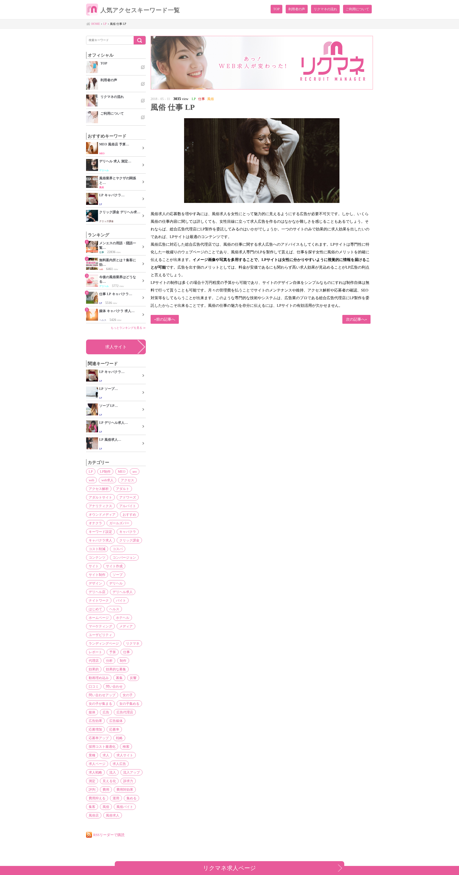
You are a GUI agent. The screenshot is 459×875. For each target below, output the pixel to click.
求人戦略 (95, 772)
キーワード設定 (100, 531)
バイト (121, 600)
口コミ (94, 686)
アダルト (122, 488)
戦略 (119, 738)
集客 (92, 806)
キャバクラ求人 (100, 540)
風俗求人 (112, 815)
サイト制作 (97, 574)
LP (91, 471)
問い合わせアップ (102, 695)
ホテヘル (122, 617)
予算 (112, 652)
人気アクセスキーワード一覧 (140, 10)
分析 (109, 660)
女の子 (128, 695)
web (91, 480)
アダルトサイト (100, 497)
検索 (126, 746)
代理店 (94, 660)
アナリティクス (100, 506)
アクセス (127, 480)
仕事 (126, 652)
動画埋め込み (99, 677)
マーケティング (100, 626)
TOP (276, 9)
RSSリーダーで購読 (109, 835)
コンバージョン (124, 557)
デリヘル (116, 583)
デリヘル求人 (123, 592)
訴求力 (128, 781)
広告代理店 (124, 712)
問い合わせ (114, 686)
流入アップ (131, 772)
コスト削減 (97, 549)
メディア (126, 626)
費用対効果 (124, 789)
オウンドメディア (102, 514)
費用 (106, 789)
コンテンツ (97, 557)
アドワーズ (127, 497)
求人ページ (97, 763)
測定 (92, 781)
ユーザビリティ (100, 634)
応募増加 (95, 729)
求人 (106, 755)
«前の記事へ (164, 319)
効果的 (94, 669)
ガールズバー (119, 523)
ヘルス (114, 609)
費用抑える (97, 798)
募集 (119, 677)
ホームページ (99, 617)
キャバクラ (127, 531)
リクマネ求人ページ (229, 868)
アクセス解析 (99, 488)
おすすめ (129, 514)
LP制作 (105, 471)
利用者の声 (296, 9)
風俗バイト (124, 806)
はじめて (95, 609)
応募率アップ (99, 738)
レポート (95, 652)
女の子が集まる (100, 703)
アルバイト (127, 506)
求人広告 (119, 763)
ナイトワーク (99, 600)
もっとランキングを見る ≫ (128, 327)
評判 (92, 789)
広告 (106, 712)
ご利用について (357, 9)
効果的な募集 (116, 669)
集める (131, 798)
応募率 (114, 729)
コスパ (118, 549)
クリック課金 (129, 540)
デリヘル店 (97, 592)
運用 (116, 798)
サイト (94, 566)
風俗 (106, 806)
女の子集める (129, 703)
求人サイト (116, 347)
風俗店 (94, 815)
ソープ (118, 574)
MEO (121, 471)
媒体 (92, 712)
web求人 (107, 480)
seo (134, 471)
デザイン (95, 583)
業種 (92, 755)
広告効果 (95, 720)
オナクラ (95, 523)
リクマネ (132, 643)
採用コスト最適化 (102, 746)
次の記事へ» (356, 319)
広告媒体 (116, 720)
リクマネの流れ (325, 9)
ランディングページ (104, 643)
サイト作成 (114, 566)
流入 (112, 772)
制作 (123, 660)
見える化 (109, 781)
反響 (133, 677)
